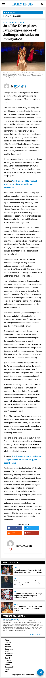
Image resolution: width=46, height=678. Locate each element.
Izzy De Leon (19, 86)
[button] (42, 4)
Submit (7, 644)
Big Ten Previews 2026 (12, 16)
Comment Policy (8, 663)
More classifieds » (36, 634)
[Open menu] (3, 4)
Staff (7, 651)
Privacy (8, 660)
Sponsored (9, 649)
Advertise (9, 647)
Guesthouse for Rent (11, 619)
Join (6, 671)
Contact (8, 642)
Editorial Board (8, 657)
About (7, 640)
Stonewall (9, 653)
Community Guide (9, 668)
